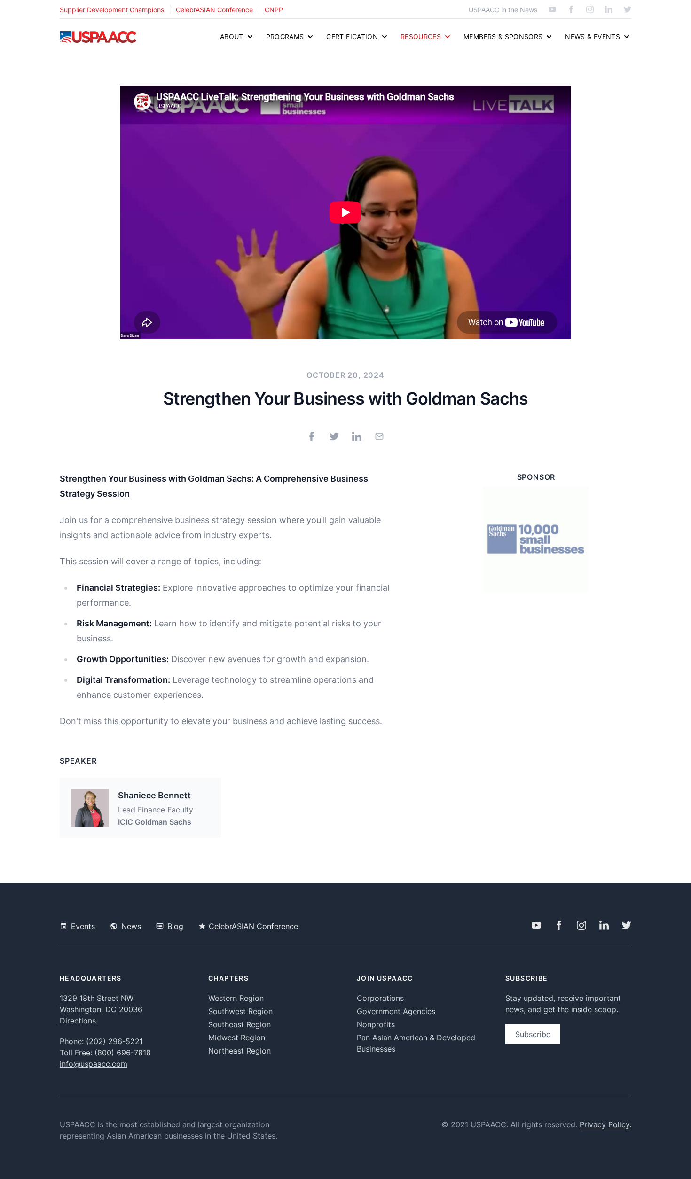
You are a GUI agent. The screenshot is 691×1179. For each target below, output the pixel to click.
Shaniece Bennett (154, 795)
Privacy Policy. (605, 1124)
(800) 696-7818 (122, 1052)
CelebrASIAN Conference (214, 10)
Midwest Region (236, 1037)
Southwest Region (240, 1011)
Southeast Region (239, 1024)
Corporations (380, 998)
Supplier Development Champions (112, 10)
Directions (78, 1020)
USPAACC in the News (503, 10)
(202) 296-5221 (114, 1041)
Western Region (236, 998)
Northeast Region (239, 1050)
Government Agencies (396, 1011)
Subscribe (532, 1034)
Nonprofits (376, 1024)
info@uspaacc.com (93, 1064)
